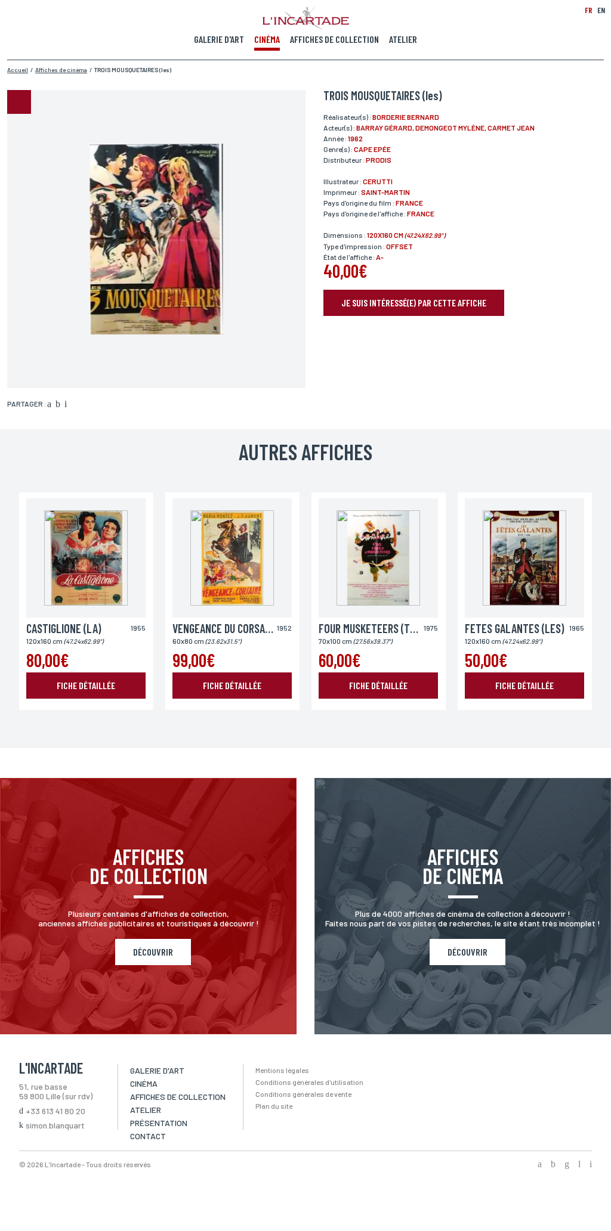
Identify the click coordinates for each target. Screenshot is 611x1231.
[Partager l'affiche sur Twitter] (57, 405)
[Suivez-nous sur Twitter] (553, 1165)
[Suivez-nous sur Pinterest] (591, 1165)
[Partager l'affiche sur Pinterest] (65, 405)
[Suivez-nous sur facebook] (540, 1165)
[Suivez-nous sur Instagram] (566, 1165)
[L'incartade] (306, 26)
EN (601, 10)
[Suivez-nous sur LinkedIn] (579, 1165)
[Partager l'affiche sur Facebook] (49, 405)
